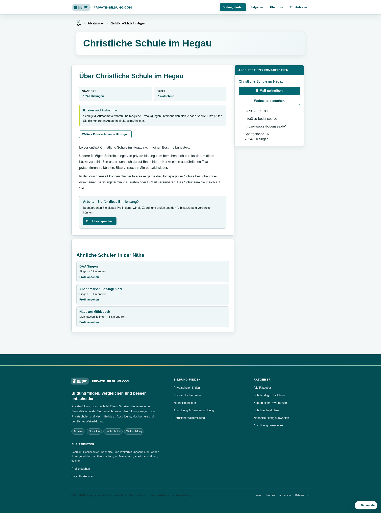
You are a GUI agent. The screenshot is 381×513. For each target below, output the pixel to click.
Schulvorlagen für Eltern (269, 395)
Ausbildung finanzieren (268, 425)
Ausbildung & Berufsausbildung (194, 410)
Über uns (270, 495)
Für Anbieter (298, 7)
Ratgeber (256, 7)
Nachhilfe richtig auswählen (271, 417)
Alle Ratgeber (262, 387)
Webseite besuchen (269, 101)
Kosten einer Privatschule (270, 402)
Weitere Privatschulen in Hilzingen (105, 134)
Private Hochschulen (187, 395)
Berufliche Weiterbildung (189, 417)
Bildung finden (233, 7)
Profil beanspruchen (100, 221)
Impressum (285, 495)
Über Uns (276, 7)
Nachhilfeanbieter (185, 402)
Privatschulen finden (187, 387)
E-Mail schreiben (269, 91)
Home (257, 495)
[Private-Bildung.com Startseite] (100, 381)
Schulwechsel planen (267, 410)
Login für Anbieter (82, 476)
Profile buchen (80, 468)
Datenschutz (302, 495)
